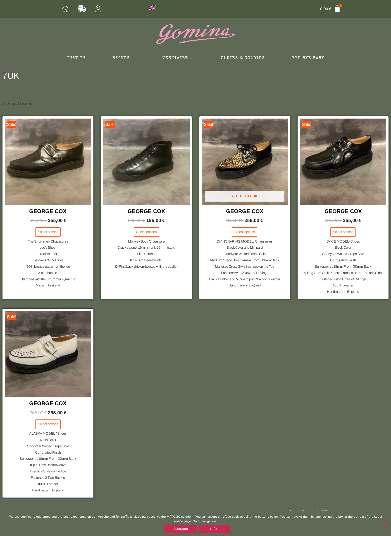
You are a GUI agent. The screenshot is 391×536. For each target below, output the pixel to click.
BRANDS (121, 58)
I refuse (214, 528)
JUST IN (76, 58)
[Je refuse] (385, 523)
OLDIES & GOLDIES (243, 58)
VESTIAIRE (175, 58)
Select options (48, 232)
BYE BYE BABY (308, 58)
